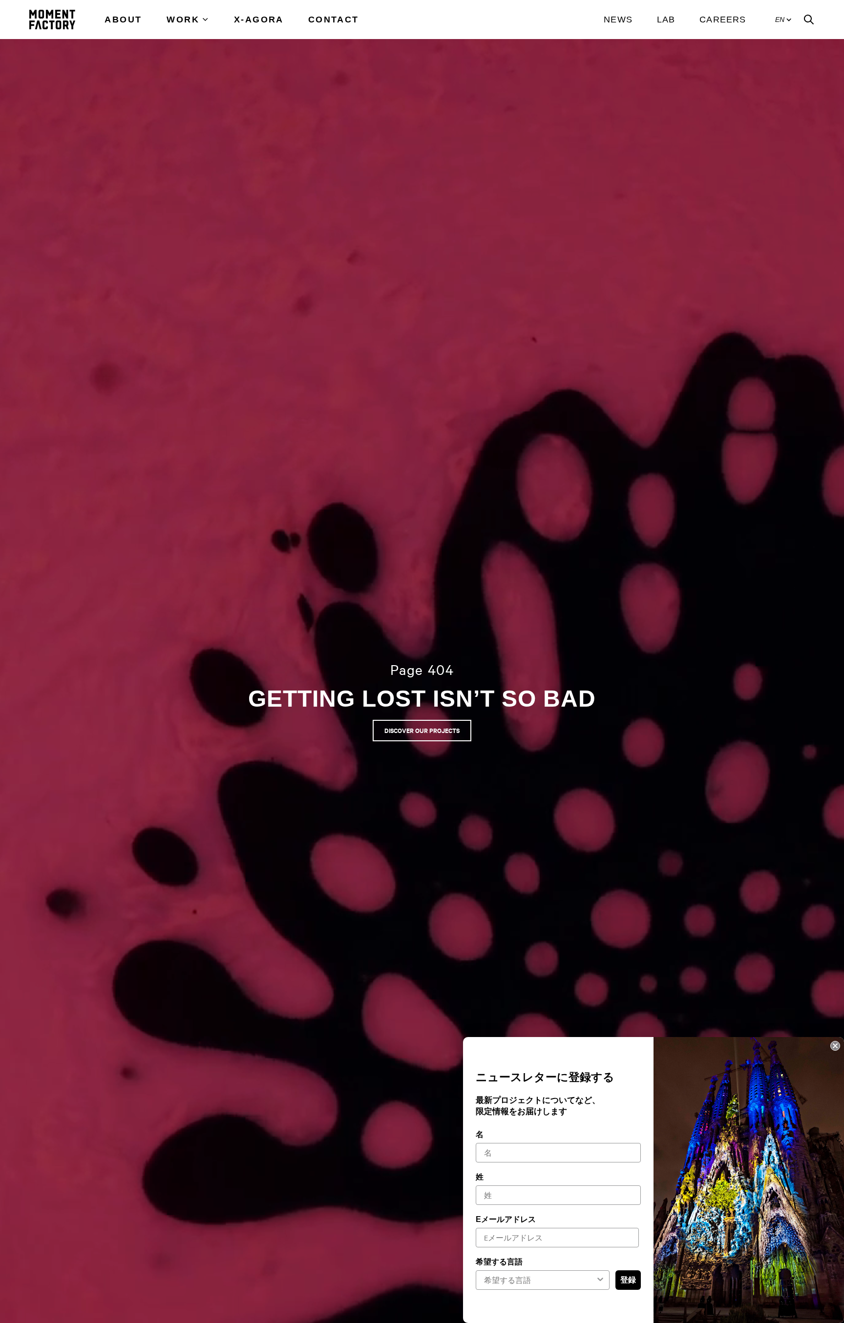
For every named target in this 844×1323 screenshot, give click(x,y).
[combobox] (539, 1280)
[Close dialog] (835, 1046)
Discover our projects (422, 730)
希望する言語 (499, 1262)
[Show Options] (600, 1280)
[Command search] (809, 19)
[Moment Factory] (52, 19)
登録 (628, 1280)
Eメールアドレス (506, 1219)
